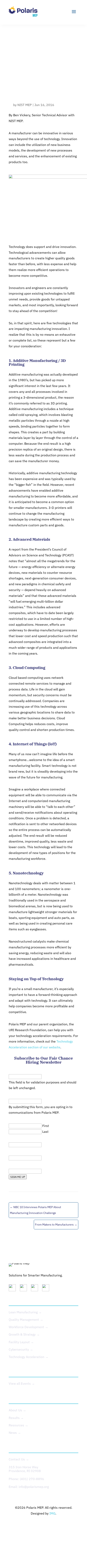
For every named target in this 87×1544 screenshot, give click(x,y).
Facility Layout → (21, 1342)
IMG (52, 1513)
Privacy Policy (29, 1525)
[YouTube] (36, 1288)
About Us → (17, 1410)
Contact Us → (19, 1459)
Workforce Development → (28, 1327)
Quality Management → (26, 1320)
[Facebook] (47, 1288)
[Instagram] (25, 1288)
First (45, 1126)
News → (15, 1433)
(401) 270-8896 (32, 1479)
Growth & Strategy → (24, 1334)
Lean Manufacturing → (25, 1312)
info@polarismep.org (34, 1487)
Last (45, 1132)
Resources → (18, 1425)
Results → (16, 1418)
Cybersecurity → (21, 1349)
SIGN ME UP (17, 1177)
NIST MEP (24, 105)
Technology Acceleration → (28, 1357)
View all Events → (22, 1383)
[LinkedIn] (14, 1288)
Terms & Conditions (59, 1525)
